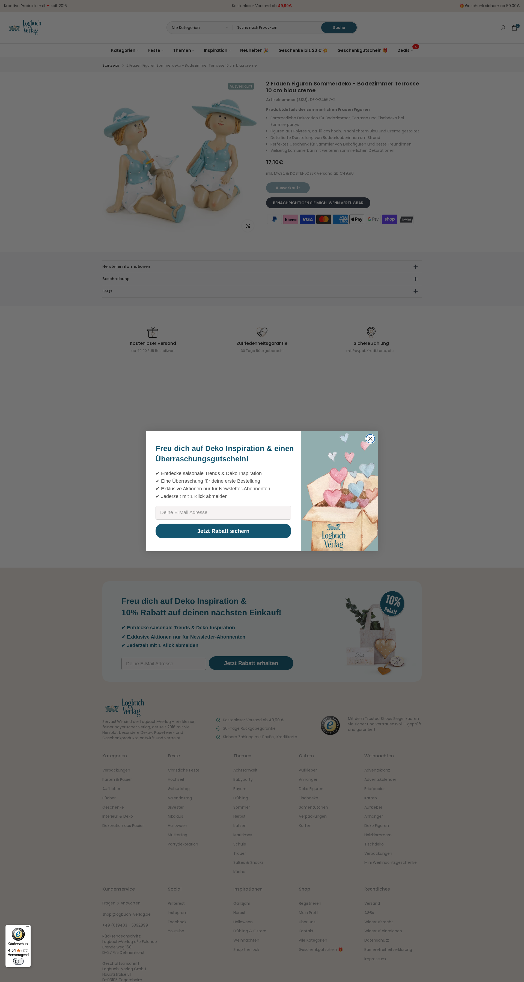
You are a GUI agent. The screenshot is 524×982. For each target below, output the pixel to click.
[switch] (18, 961)
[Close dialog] (370, 438)
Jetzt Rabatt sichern (223, 531)
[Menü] (27, 928)
